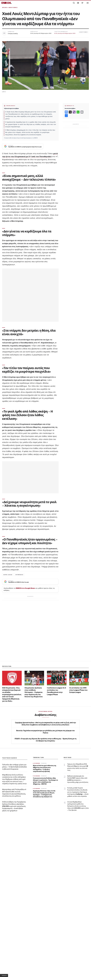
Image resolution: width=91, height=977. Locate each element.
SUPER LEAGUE (7, 574)
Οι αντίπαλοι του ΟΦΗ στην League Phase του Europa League (78, 690)
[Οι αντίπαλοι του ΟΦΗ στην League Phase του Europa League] (79, 678)
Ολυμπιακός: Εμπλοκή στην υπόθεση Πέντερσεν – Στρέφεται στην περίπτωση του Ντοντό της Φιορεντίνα (34, 692)
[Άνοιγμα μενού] (88, 3)
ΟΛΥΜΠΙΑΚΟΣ (19, 574)
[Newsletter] (78, 3)
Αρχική (4, 7)
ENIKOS (6, 2)
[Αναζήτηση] (74, 3)
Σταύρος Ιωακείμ (13, 33)
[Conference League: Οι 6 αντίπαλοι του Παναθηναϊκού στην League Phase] (56, 678)
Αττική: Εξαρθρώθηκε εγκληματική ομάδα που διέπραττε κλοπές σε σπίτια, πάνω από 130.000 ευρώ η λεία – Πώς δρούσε (78, 806)
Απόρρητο (4, 975)
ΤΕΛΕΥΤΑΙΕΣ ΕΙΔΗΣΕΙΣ (9, 758)
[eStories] (82, 3)
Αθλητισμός (13, 7)
